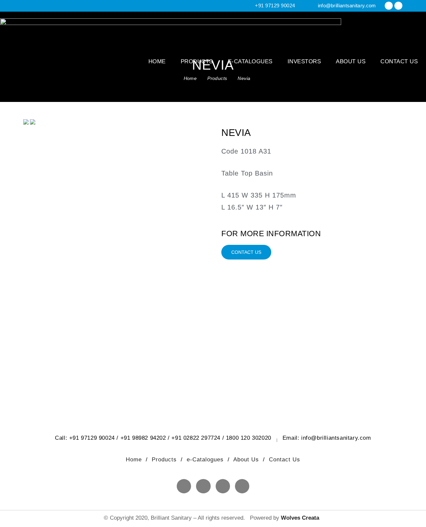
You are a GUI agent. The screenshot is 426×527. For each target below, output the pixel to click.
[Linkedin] (242, 486)
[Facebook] (389, 6)
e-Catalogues (206, 459)
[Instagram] (398, 6)
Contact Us (399, 61)
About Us (350, 61)
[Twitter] (223, 486)
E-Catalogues (250, 61)
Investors (304, 61)
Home (157, 61)
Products (197, 61)
